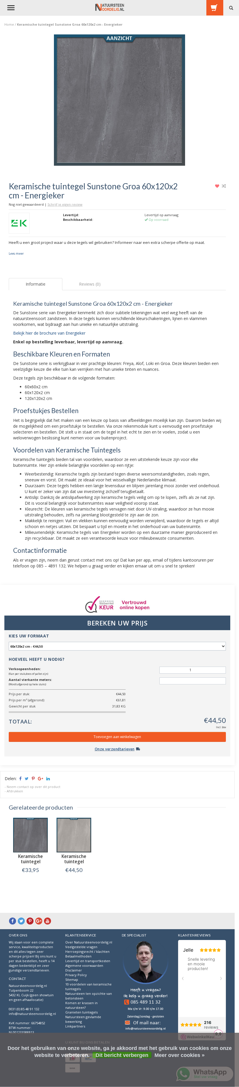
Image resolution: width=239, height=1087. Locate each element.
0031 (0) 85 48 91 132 (24, 1009)
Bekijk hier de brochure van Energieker (49, 333)
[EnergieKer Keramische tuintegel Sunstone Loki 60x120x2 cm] (74, 835)
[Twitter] (21, 921)
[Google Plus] (39, 921)
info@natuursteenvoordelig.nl (32, 1013)
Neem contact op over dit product (33, 786)
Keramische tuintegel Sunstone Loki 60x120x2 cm (74, 864)
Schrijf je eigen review (65, 204)
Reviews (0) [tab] (90, 284)
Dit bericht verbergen (122, 1055)
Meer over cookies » (179, 1055)
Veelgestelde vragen (81, 947)
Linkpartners (75, 1026)
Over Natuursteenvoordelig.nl (88, 942)
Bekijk (30, 882)
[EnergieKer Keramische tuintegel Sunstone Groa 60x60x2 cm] (30, 835)
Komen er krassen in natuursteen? (81, 1005)
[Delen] (20, 778)
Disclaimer (73, 970)
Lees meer (16, 253)
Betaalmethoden (78, 956)
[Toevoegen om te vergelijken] (224, 186)
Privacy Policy (76, 975)
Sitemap (71, 979)
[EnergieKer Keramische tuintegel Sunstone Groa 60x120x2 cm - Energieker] (119, 101)
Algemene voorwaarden (84, 965)
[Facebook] (12, 921)
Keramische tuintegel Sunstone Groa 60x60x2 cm (31, 864)
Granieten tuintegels (81, 1012)
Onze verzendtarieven (115, 749)
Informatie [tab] (35, 284)
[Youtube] (47, 921)
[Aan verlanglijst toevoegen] (218, 186)
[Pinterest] (30, 921)
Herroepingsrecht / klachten (87, 951)
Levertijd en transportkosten (87, 961)
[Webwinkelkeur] (146, 986)
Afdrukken (15, 791)
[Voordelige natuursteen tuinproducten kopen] (110, 7)
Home (9, 24)
